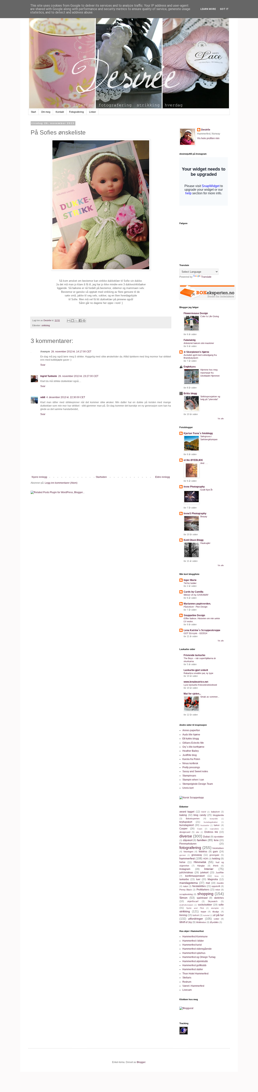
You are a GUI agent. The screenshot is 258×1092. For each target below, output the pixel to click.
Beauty (203, 516)
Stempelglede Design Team (197, 784)
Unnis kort (188, 788)
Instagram (184, 869)
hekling (216, 858)
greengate (214, 855)
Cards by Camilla (193, 591)
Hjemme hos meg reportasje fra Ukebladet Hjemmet (210, 372)
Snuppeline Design (194, 615)
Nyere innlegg (39, 477)
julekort (204, 872)
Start (33, 112)
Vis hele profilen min (208, 138)
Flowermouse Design (196, 313)
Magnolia (213, 879)
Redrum (186, 981)
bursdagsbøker (211, 822)
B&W (203, 812)
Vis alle (221, 419)
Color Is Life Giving (209, 316)
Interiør (208, 868)
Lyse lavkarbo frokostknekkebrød (200, 685)
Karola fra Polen (191, 759)
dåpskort (187, 840)
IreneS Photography (195, 513)
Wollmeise (201, 922)
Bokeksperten (193, 818)
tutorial (206, 915)
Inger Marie (190, 580)
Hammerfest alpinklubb (195, 961)
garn (215, 851)
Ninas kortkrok (190, 763)
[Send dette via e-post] (69, 321)
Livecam (187, 989)
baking (183, 815)
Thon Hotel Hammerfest (195, 973)
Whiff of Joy (185, 922)
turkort (196, 915)
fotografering (190, 848)
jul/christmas (186, 872)
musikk (220, 883)
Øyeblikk (214, 922)
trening (183, 915)
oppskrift (216, 886)
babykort (215, 811)
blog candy (200, 815)
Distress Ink (211, 832)
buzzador (205, 825)
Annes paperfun (191, 730)
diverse (185, 836)
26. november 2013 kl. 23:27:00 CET (78, 376)
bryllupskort (185, 822)
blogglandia (218, 815)
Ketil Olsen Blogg (193, 540)
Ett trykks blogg (190, 738)
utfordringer (195, 918)
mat (208, 883)
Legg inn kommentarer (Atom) (61, 482)
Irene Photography (194, 486)
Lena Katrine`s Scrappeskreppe (202, 630)
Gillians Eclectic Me (193, 742)
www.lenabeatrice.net (196, 681)
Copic (199, 829)
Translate (206, 276)
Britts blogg (190, 393)
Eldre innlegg (162, 477)
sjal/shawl (202, 897)
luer (198, 879)
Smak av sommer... (209, 697)
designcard (184, 832)
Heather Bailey (190, 750)
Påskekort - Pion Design (195, 607)
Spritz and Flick (195, 908)
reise (217, 889)
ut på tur (218, 915)
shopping (205, 894)
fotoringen (188, 851)
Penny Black (185, 889)
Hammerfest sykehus (193, 953)
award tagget (186, 811)
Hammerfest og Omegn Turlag (198, 957)
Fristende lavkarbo (194, 655)
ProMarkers (203, 889)
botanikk (214, 819)
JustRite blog (189, 755)
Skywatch (212, 901)
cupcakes (214, 829)
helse (182, 862)
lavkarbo (184, 879)
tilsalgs (215, 911)
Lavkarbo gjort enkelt (196, 670)
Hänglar (201, 865)
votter (216, 919)
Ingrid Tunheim (48, 376)
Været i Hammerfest (193, 985)
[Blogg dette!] (73, 321)
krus (216, 876)
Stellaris (186, 977)
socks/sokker (205, 904)
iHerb (215, 865)
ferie (216, 840)
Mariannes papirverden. (197, 603)
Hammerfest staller (192, 969)
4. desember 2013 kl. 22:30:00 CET (65, 397)
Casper (183, 828)
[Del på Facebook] (80, 321)
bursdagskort (186, 825)
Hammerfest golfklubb (194, 965)
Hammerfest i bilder (193, 940)
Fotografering (76, 112)
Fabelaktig (190, 340)
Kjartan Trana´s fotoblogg (198, 433)
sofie (221, 904)
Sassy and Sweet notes (195, 771)
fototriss (203, 851)
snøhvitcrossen (186, 905)
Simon (183, 897)
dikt (197, 832)
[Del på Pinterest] (84, 321)
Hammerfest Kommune (195, 936)
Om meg (45, 112)
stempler (215, 908)
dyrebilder (219, 836)
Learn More (208, 9)
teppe (203, 911)
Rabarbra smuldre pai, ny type (198, 673)
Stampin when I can (193, 779)
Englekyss (190, 366)
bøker (217, 825)
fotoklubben (218, 848)
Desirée (205, 129)
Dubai (206, 836)
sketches (219, 897)
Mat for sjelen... (192, 693)
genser (182, 855)
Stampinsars (189, 775)
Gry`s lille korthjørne (193, 746)
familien (202, 840)
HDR (205, 858)
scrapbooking (186, 894)
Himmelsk (200, 862)
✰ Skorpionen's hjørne (196, 352)
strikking (46, 325)
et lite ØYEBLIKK (193, 460)
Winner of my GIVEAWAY (196, 595)
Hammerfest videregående (197, 948)
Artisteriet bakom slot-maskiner (199, 343)
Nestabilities (199, 886)
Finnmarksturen (188, 843)
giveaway (196, 855)
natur (185, 886)
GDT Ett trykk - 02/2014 (195, 633)
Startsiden (101, 477)
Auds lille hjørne (191, 734)
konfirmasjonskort (195, 876)
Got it (224, 9)
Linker (92, 112)
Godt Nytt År (206, 490)
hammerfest (187, 858)
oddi (42, 397)
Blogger (141, 1062)
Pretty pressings (191, 767)
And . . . (204, 463)
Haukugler (205, 543)
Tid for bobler (190, 583)
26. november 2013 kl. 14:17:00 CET (71, 351)
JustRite (220, 872)
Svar (42, 364)
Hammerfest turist (192, 944)
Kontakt (60, 112)
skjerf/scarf (192, 901)
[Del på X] (76, 321)
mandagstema (188, 882)
